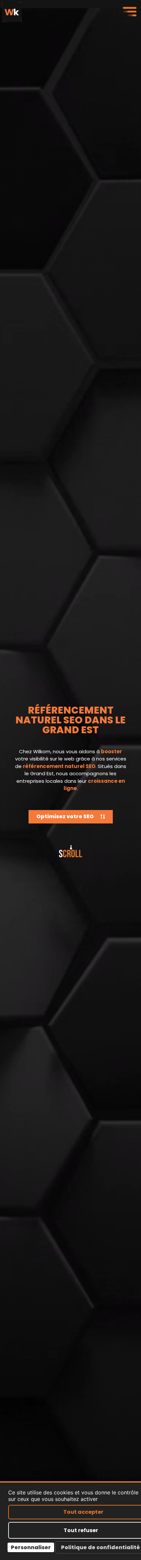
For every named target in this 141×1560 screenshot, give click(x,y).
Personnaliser (31, 1547)
